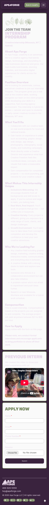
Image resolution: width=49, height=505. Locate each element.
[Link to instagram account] (13, 500)
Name (8, 416)
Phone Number (12, 436)
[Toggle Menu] (43, 5)
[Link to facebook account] (6, 500)
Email (7, 427)
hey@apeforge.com (11, 491)
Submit (24, 461)
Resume (9, 447)
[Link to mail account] (32, 500)
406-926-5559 (9, 488)
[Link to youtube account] (25, 500)
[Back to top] (45, 501)
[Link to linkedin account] (19, 500)
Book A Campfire (32, 5)
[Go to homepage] (12, 5)
